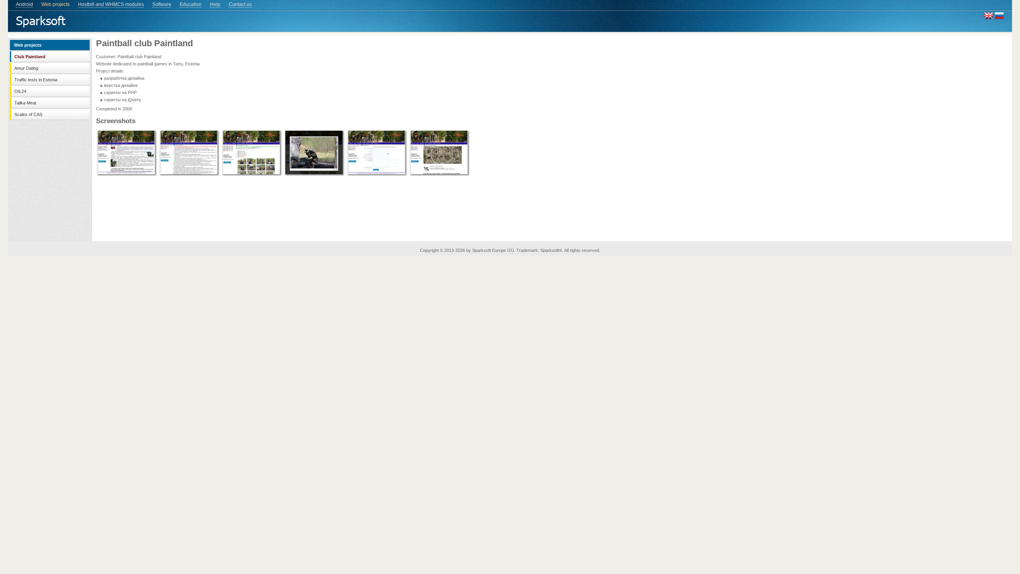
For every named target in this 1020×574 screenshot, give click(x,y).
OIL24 (20, 91)
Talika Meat (25, 102)
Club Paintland (29, 56)
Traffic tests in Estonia (35, 79)
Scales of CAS (28, 114)
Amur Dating (26, 68)
